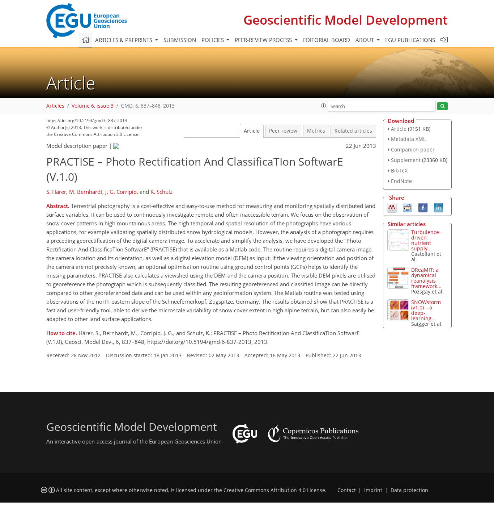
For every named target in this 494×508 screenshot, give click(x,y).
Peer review (283, 131)
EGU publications (410, 39)
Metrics (316, 131)
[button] (323, 106)
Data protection (409, 490)
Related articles (353, 131)
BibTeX (399, 170)
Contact (346, 490)
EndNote (401, 181)
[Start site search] (442, 106)
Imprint (373, 490)
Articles (55, 106)
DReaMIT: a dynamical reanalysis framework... (426, 278)
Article (252, 131)
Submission (179, 39)
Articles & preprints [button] (124, 39)
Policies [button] (213, 39)
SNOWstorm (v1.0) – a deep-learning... (426, 310)
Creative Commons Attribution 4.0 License (274, 490)
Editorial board (326, 39)
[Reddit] (407, 207)
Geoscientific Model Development (345, 19)
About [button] (365, 39)
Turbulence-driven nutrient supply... (426, 240)
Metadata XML (408, 139)
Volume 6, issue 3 (93, 106)
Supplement (406, 160)
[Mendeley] (392, 207)
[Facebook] (423, 207)
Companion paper (413, 149)
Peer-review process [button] (264, 39)
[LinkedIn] (438, 207)
